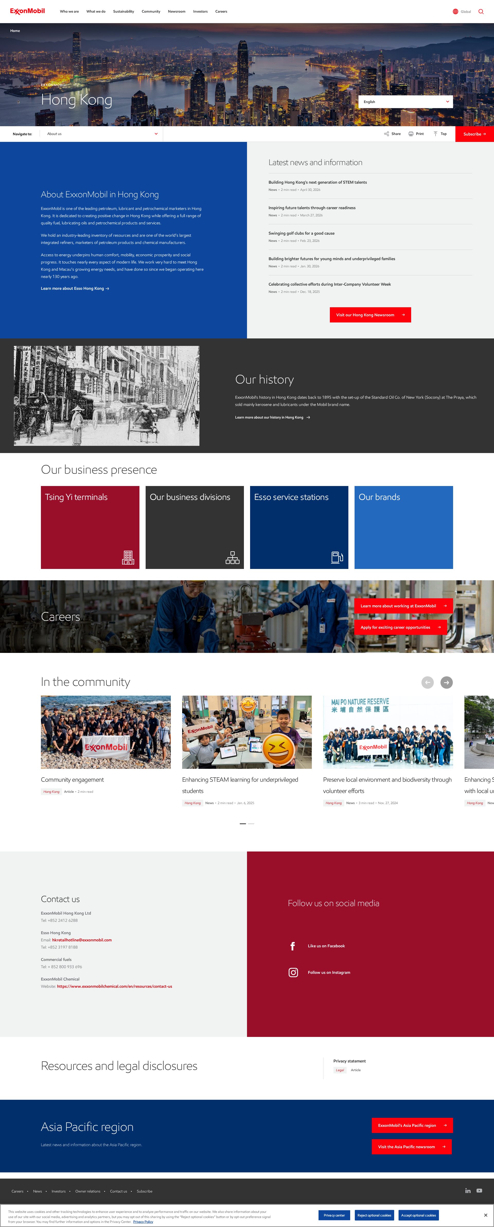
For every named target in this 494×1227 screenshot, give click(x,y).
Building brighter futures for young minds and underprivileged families (332, 258)
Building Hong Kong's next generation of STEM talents (318, 182)
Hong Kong (51, 792)
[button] (461, 11)
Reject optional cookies (374, 1215)
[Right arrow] (446, 682)
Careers (221, 11)
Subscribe (472, 134)
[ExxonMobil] (30, 11)
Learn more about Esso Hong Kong (73, 288)
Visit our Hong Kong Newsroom (365, 314)
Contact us (118, 1191)
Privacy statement (349, 1061)
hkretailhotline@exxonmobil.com (82, 940)
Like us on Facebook (326, 945)
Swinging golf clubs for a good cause (301, 233)
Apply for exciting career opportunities (395, 627)
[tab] (243, 824)
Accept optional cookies (418, 1215)
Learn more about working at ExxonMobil (398, 605)
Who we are (69, 11)
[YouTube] (479, 1191)
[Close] (485, 1215)
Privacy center (334, 1215)
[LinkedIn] (468, 1191)
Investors (200, 11)
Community (151, 11)
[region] (247, 1215)
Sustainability (123, 11)
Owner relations (87, 1191)
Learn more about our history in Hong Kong (269, 417)
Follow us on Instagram (329, 972)
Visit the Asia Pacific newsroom (406, 1146)
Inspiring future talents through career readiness (312, 207)
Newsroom (177, 11)
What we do (95, 11)
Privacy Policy (143, 1222)
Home (15, 31)
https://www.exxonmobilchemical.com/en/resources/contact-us (114, 986)
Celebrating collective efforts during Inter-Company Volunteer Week (330, 284)
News (37, 1191)
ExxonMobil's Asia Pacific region (407, 1125)
